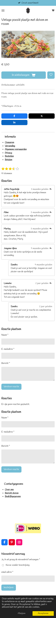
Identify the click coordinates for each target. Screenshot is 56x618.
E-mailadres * (7, 349)
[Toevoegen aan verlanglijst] (51, 75)
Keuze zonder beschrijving (17, 565)
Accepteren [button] (43, 613)
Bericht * (5, 363)
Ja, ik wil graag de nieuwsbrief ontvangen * (20, 559)
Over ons (9, 489)
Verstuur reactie (11, 386)
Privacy (8, 152)
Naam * (4, 335)
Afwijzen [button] (21, 613)
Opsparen (9, 142)
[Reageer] (50, 189)
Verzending (10, 145)
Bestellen (9, 156)
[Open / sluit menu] (3, 10)
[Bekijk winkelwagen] (53, 10)
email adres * (7, 572)
